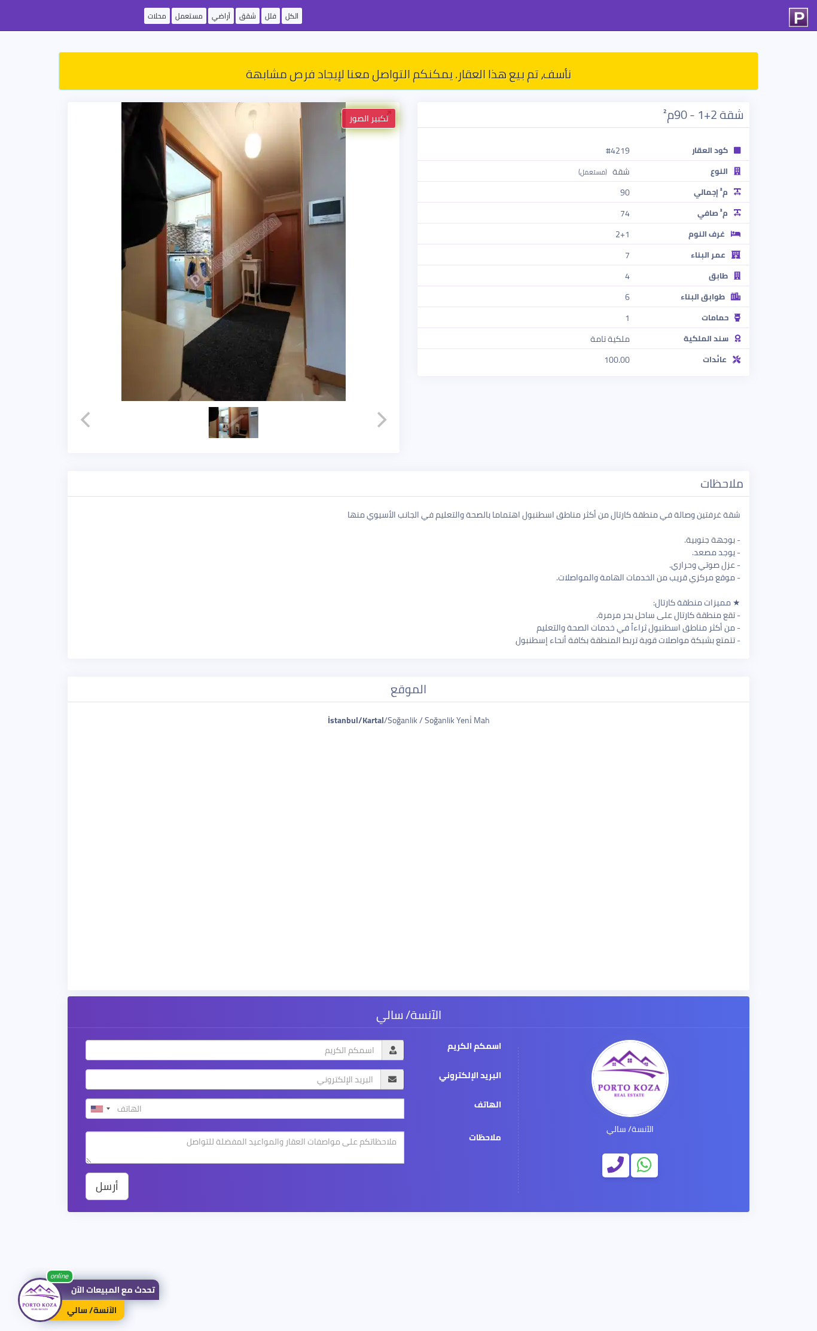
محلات (157, 16)
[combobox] (100, 1108)
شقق (247, 16)
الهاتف (487, 1105)
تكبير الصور (368, 118)
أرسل (107, 1186)
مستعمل (189, 16)
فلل (270, 16)
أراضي (221, 16)
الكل (291, 16)
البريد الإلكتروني (470, 1075)
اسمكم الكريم (474, 1046)
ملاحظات (485, 1137)
